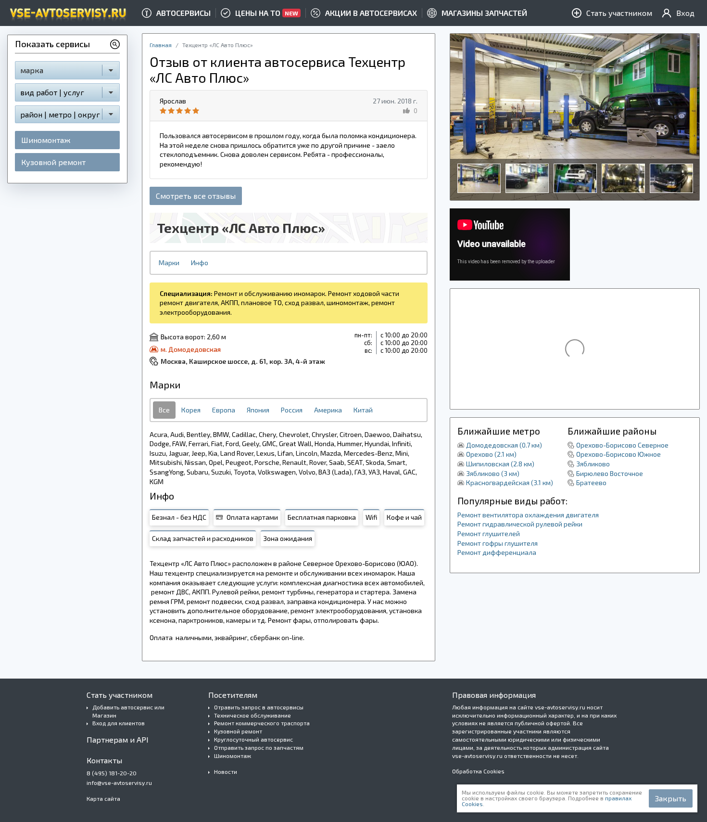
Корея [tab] (191, 410)
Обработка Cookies (478, 771)
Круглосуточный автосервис (253, 739)
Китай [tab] (363, 410)
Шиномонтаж (45, 139)
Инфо (199, 262)
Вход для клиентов (118, 722)
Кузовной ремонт (53, 162)
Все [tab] (164, 410)
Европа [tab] (223, 410)
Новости (225, 771)
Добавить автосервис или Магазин (128, 711)
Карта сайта (103, 798)
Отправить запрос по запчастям (258, 747)
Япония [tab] (258, 410)
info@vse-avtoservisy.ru (119, 782)
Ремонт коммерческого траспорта (262, 722)
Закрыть (670, 798)
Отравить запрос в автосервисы (258, 707)
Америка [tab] (328, 410)
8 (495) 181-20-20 (112, 773)
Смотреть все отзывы (196, 195)
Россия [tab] (292, 410)
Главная (161, 44)
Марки (169, 262)
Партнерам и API (118, 739)
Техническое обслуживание (252, 715)
